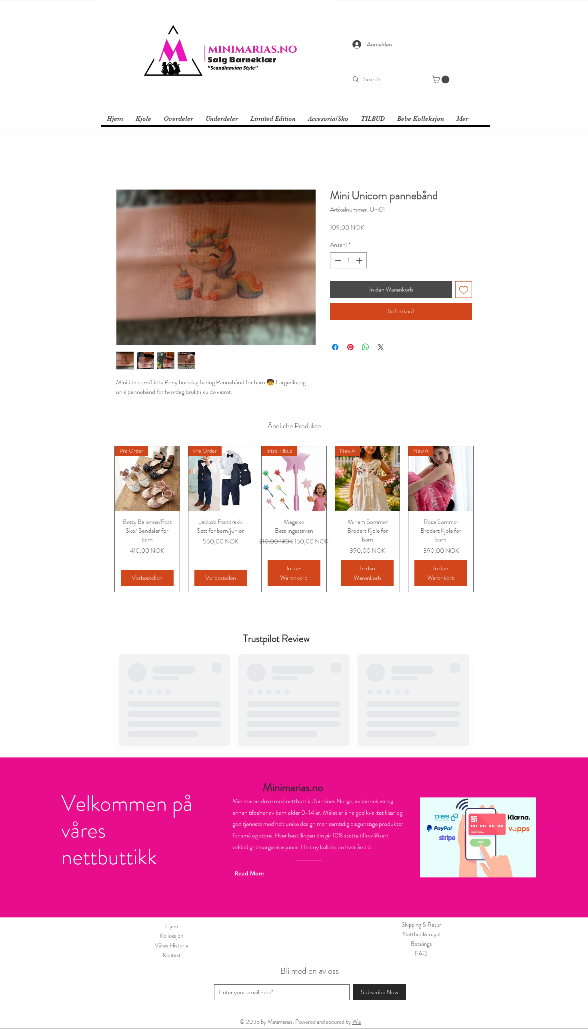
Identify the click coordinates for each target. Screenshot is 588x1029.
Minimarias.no (293, 787)
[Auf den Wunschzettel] (463, 289)
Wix (356, 1021)
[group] (294, 519)
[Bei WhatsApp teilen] (365, 347)
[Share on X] (381, 347)
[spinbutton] (348, 260)
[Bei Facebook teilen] (335, 347)
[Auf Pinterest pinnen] (350, 347)
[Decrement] (336, 260)
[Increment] (360, 260)
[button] (441, 80)
